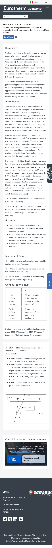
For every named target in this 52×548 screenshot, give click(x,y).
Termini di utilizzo (11, 504)
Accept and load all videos (31, 459)
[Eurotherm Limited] (23, 12)
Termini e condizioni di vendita (13, 510)
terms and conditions (20, 451)
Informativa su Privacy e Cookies (14, 499)
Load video (13, 459)
